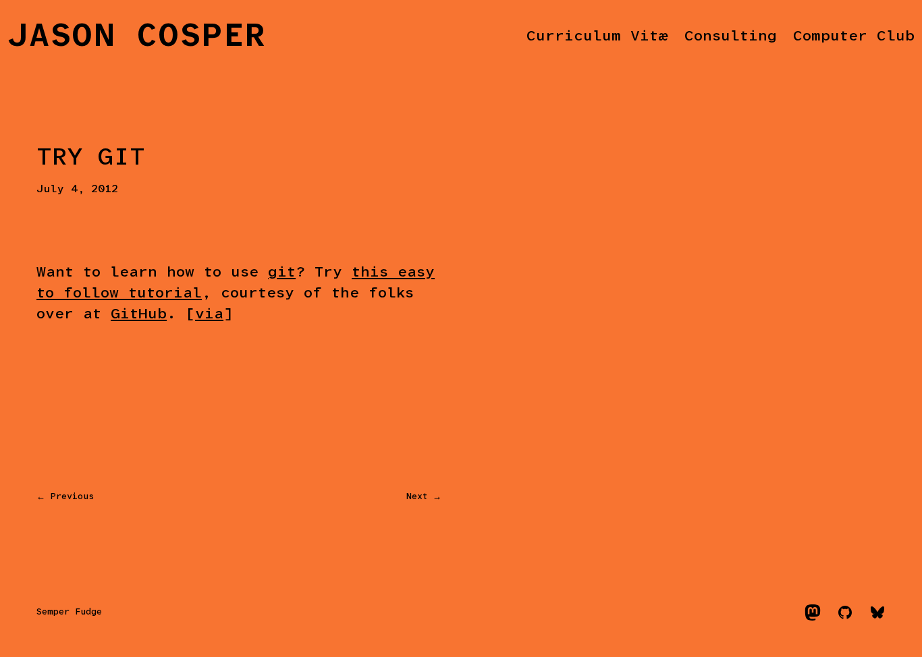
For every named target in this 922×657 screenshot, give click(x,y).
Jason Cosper (137, 37)
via (209, 314)
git (282, 273)
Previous (72, 496)
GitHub (139, 314)
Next (416, 496)
